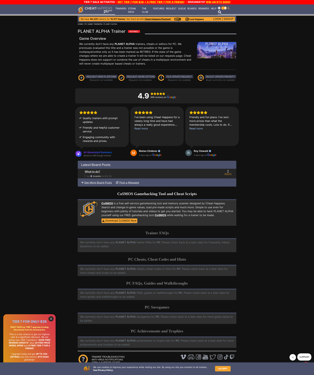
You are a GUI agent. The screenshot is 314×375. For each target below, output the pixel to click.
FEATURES (158, 8)
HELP (214, 8)
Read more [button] (141, 128)
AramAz (97, 176)
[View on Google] (133, 153)
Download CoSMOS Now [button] (120, 220)
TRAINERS (120, 8)
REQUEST (171, 8)
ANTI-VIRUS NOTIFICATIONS (107, 359)
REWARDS (203, 8)
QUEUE (182, 8)
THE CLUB (145, 10)
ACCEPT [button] (222, 368)
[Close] (51, 318)
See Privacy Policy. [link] (103, 370)
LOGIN (217, 18)
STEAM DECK (132, 10)
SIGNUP (228, 18)
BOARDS (192, 8)
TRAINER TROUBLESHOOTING (108, 356)
